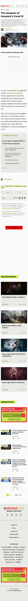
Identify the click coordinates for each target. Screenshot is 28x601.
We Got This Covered (17, 552)
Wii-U (3, 187)
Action (7, 9)
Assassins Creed (18, 186)
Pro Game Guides (6, 547)
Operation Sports (9, 557)
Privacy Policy (18, 419)
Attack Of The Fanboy (8, 549)
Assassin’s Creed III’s (14, 93)
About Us (14, 525)
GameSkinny (19, 554)
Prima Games (20, 549)
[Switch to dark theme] (23, 6)
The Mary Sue (19, 557)
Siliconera (6, 552)
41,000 (16, 495)
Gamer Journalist (9, 554)
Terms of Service (10, 419)
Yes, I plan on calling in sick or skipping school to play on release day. (13, 155)
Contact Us (14, 531)
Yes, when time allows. (11, 160)
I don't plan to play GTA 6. (12, 163)
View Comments (14, 227)
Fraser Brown (7, 28)
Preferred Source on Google (9, 213)
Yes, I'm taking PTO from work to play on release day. (14, 149)
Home (2, 9)
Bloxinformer (9, 562)
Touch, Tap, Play (10, 559)
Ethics (14, 528)
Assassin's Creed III (9, 186)
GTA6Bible (18, 562)
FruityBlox (19, 559)
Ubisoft (24, 186)
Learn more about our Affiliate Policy (11, 208)
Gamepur (22, 547)
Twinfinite (16, 547)
